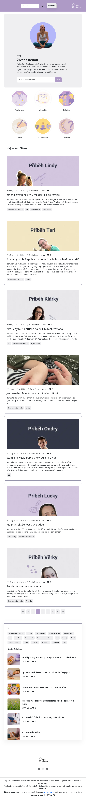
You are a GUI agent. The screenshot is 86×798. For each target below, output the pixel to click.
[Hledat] (42, 6)
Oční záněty (35, 209)
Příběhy (10, 191)
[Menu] (6, 5)
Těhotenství (47, 209)
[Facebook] (39, 769)
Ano (58, 79)
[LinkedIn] (47, 769)
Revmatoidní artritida (15, 408)
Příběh (28, 279)
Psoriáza (56, 642)
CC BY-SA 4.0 (48, 792)
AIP (27, 209)
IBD (9, 344)
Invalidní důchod (14, 642)
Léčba (28, 408)
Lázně (64, 638)
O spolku (35, 642)
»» (63, 611)
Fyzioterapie (35, 344)
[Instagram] (43, 769)
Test (64, 642)
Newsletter (51, 6)
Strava (30, 633)
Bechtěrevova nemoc (15, 209)
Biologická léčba (54, 633)
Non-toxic (45, 642)
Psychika (29, 601)
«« (23, 611)
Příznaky (10, 389)
